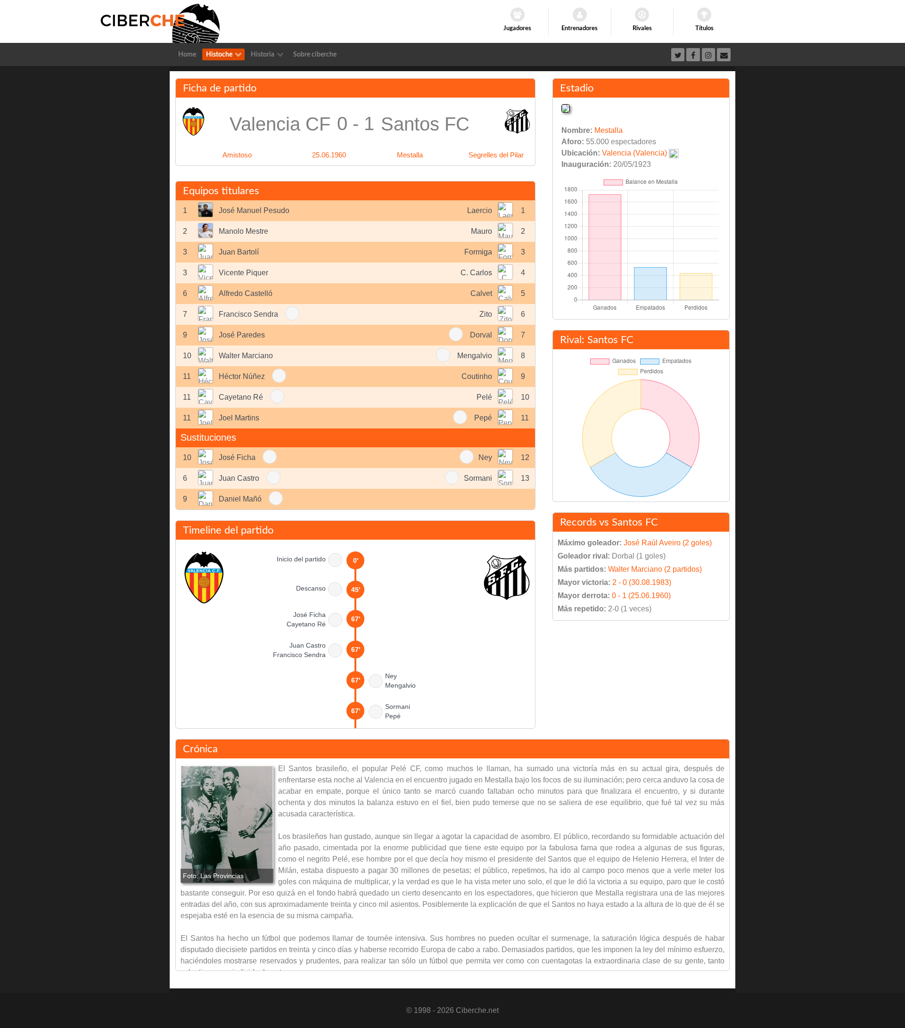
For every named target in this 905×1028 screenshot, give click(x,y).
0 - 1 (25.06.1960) (641, 596)
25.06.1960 (329, 155)
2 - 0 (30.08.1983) (641, 582)
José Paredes (242, 335)
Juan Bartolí (239, 252)
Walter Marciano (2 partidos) (655, 569)
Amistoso (237, 155)
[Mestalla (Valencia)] (565, 108)
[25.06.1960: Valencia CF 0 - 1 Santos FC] (227, 824)
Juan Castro (239, 478)
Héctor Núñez (242, 376)
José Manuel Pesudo (254, 210)
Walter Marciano (246, 356)
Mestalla (410, 155)
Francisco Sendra (248, 314)
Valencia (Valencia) (634, 153)
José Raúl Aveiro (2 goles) (668, 543)
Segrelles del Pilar (496, 155)
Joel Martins (239, 418)
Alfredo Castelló (245, 293)
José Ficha (237, 457)
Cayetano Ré (241, 397)
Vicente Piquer (243, 273)
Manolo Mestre (243, 231)
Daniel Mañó (240, 499)
